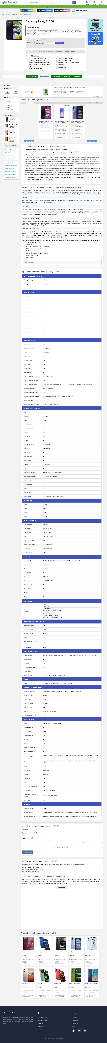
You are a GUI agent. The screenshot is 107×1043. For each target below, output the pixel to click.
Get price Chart (62, 887)
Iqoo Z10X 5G (25, 983)
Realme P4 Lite (73, 952)
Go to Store (59, 43)
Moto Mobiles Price (10, 174)
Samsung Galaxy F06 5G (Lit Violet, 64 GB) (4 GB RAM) (77, 122)
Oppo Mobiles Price (10, 156)
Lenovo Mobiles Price (10, 177)
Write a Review (70, 51)
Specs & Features (44, 76)
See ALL (91, 141)
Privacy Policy (75, 1023)
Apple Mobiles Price (10, 152)
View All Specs (61, 67)
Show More (29, 141)
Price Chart (67, 76)
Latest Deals (41, 1026)
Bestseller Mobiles (42, 1017)
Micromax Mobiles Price (11, 171)
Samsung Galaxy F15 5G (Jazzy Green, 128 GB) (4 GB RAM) (69, 87)
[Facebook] (73, 1030)
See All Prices (50, 43)
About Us (74, 1017)
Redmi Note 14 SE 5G (27, 952)
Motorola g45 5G (42, 952)
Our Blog (40, 1029)
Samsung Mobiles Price (11, 149)
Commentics (29, 855)
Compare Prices (32, 76)
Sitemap (74, 1026)
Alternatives (77, 76)
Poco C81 (56, 952)
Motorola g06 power (74, 983)
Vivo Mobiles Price (10, 159)
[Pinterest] (85, 1030)
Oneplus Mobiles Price (11, 165)
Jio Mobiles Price (9, 168)
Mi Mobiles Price (9, 162)
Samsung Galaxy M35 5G (91, 983)
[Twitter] (79, 1030)
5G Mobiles (40, 1023)
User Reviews (56, 76)
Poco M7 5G (41, 983)
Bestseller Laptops (42, 1020)
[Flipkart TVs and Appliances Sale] (95, 38)
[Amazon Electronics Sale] (95, 25)
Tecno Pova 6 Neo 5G (90, 952)
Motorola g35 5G (58, 983)
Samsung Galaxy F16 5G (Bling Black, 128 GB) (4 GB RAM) (61, 122)
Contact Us (75, 1020)
